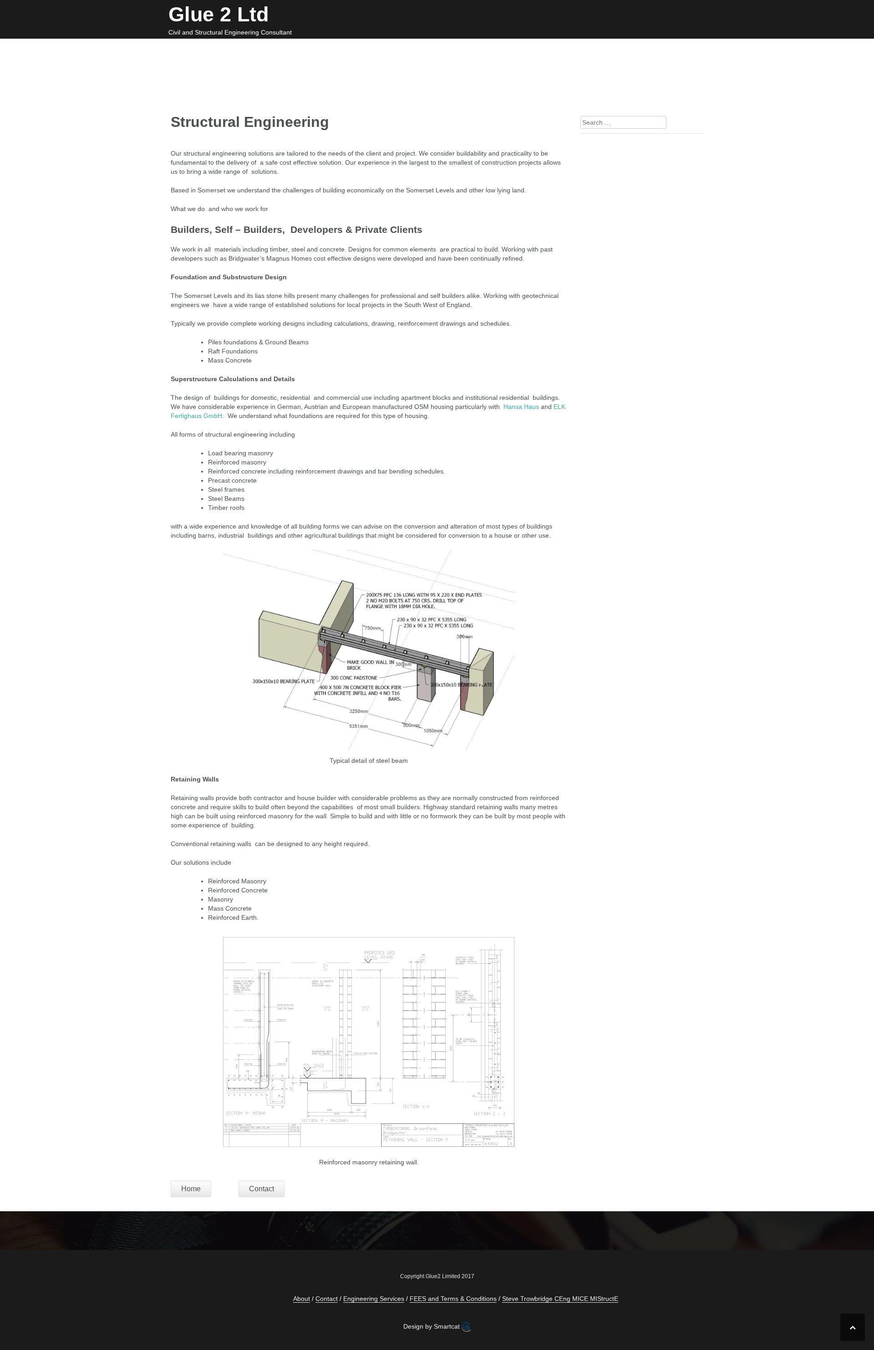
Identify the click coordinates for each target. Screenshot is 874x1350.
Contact (514, 49)
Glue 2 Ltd (218, 14)
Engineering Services (313, 49)
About (682, 49)
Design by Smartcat (432, 1326)
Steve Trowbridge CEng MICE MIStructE (560, 1298)
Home (248, 49)
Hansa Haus (521, 406)
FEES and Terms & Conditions (600, 49)
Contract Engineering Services (427, 49)
